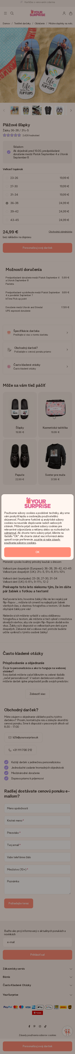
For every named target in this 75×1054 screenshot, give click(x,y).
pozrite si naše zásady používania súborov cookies (32, 541)
